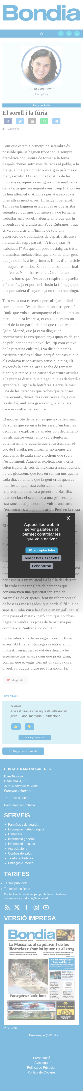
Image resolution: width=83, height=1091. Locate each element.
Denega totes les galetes (41, 558)
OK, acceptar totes (41, 550)
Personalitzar (41, 566)
